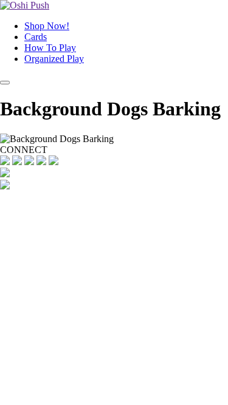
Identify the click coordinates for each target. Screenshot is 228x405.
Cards (35, 37)
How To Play (50, 48)
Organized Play (54, 58)
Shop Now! (46, 26)
